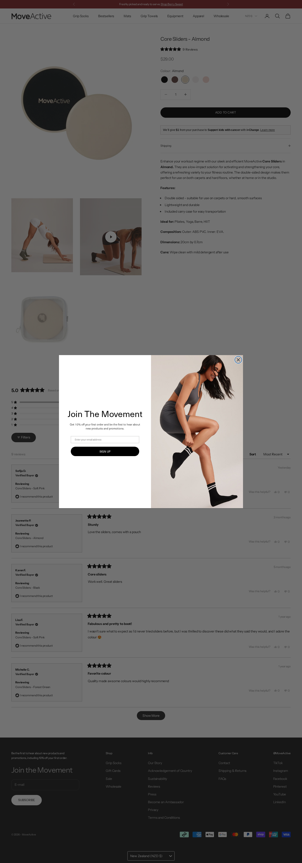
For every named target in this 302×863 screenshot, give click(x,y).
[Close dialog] (238, 359)
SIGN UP (105, 451)
